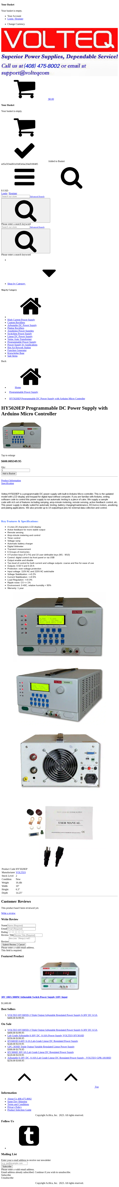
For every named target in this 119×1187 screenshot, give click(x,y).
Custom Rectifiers (16, 322)
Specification (7, 483)
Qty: (3, 467)
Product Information (11, 480)
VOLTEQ (21, 872)
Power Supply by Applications (22, 344)
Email (4, 928)
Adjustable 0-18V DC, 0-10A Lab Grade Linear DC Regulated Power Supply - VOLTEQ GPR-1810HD (59, 1057)
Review (5, 941)
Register (13, 193)
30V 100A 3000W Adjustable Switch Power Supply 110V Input (34, 997)
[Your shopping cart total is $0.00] (24, 137)
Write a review (8, 913)
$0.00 (51, 99)
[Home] (30, 317)
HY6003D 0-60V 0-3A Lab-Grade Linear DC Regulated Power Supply (42, 1041)
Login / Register (15, 18)
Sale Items (12, 356)
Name (4, 925)
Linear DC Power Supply (20, 336)
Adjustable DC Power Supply (22, 325)
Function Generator (16, 350)
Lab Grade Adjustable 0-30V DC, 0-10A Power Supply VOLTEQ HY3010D (45, 1035)
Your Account (14, 16)
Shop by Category (16, 283)
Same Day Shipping (17, 1101)
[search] (24, 187)
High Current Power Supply (21, 319)
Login (4, 193)
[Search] (25, 210)
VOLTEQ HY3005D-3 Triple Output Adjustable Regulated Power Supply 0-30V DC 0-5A (52, 1015)
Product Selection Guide (19, 1110)
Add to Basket (8, 473)
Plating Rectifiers (15, 328)
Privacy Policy (14, 1107)
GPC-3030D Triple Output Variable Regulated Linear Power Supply (41, 1046)
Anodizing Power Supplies (20, 331)
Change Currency (16, 24)
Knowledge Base (15, 353)
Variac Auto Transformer (19, 339)
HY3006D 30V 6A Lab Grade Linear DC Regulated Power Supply (40, 1052)
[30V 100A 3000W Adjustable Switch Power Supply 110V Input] (59, 991)
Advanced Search (37, 196)
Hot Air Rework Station (19, 347)
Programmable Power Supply (21, 342)
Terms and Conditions (18, 1104)
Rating (4, 932)
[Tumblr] (30, 1148)
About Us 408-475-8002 (19, 1098)
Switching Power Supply (19, 333)
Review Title (7, 935)
